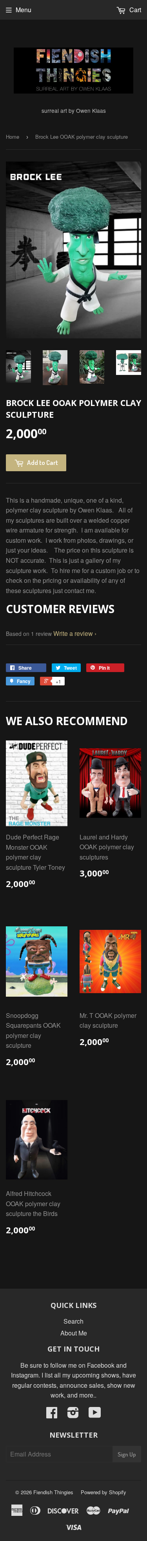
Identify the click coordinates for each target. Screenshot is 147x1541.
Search (73, 1321)
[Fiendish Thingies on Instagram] (73, 1414)
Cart (134, 9)
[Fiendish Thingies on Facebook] (52, 1414)
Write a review (73, 633)
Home (12, 136)
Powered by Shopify (103, 1492)
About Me (73, 1332)
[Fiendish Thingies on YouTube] (95, 1414)
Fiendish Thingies (53, 1492)
